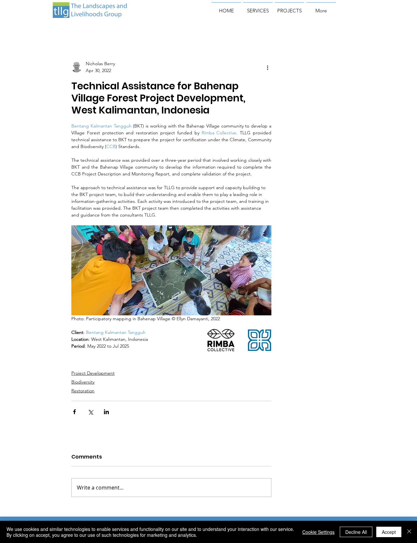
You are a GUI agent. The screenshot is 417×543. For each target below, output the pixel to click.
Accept (389, 532)
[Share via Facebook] (74, 412)
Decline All (356, 532)
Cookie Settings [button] (318, 532)
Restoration (82, 391)
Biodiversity (82, 382)
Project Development (93, 373)
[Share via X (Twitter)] (90, 412)
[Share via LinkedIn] (106, 412)
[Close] (409, 532)
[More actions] (267, 67)
